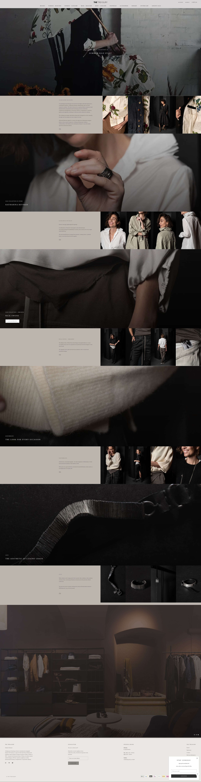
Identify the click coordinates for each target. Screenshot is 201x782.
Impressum (189, 750)
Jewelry (134, 5)
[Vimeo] (9, 763)
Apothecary (144, 5)
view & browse (12, 321)
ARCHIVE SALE (156, 5)
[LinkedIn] (12, 763)
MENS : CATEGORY (100, 5)
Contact (188, 752)
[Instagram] (5, 763)
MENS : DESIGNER (86, 5)
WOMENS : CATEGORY (71, 5)
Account (180, 2)
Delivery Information (191, 755)
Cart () (194, 2)
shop (60, 128)
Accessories (124, 5)
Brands (42, 5)
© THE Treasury (11, 776)
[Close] (197, 758)
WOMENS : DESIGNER (54, 5)
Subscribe (184, 776)
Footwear (113, 5)
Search (187, 2)
